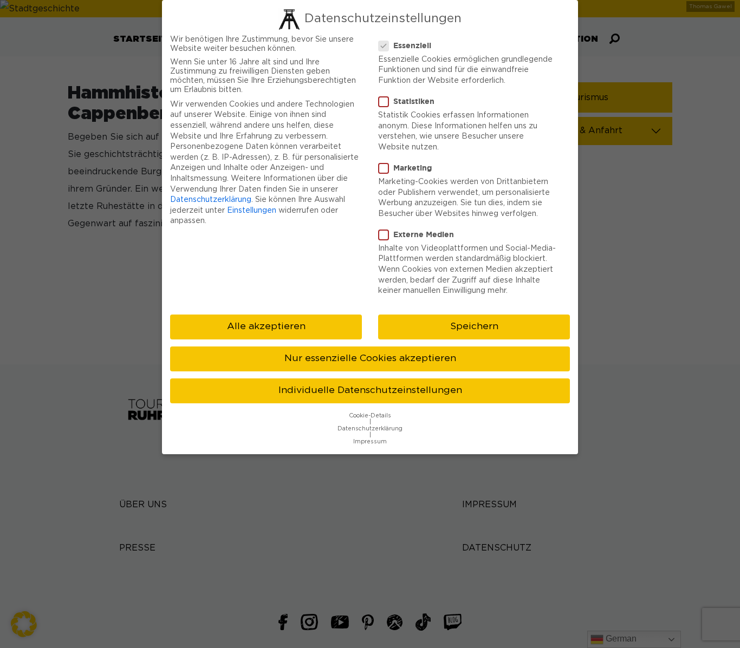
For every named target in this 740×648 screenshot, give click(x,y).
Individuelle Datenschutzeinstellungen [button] (370, 390)
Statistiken (413, 101)
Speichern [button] (474, 326)
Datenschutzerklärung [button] (370, 428)
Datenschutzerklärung (210, 200)
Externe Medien (423, 234)
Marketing (412, 167)
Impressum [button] (370, 441)
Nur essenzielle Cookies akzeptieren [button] (370, 358)
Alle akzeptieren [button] (266, 326)
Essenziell (412, 45)
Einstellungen (251, 210)
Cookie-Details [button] (370, 415)
